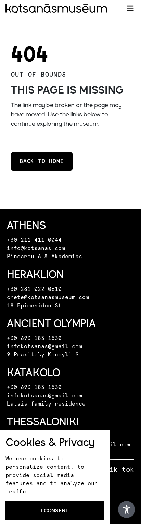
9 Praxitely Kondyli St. (46, 354)
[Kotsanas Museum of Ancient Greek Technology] (56, 8)
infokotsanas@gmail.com (44, 346)
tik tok (119, 469)
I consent (54, 510)
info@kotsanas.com (36, 248)
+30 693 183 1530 (34, 338)
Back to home (42, 161)
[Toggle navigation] (130, 8)
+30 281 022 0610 (34, 289)
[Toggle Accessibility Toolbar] (126, 509)
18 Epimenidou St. (36, 305)
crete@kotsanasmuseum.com (48, 297)
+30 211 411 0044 (34, 240)
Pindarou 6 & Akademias (44, 256)
